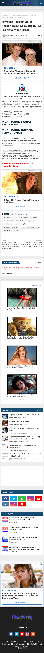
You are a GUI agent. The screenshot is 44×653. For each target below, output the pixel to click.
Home (4, 15)
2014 (12, 214)
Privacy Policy (35, 641)
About (13, 641)
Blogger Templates (18, 644)
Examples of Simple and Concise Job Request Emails (22, 446)
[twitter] (13, 498)
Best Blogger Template (28, 645)
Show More (38, 410)
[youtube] (38, 498)
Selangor (10, 15)
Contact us (23, 641)
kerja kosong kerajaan (10, 227)
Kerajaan (29, 221)
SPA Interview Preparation (18, 421)
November (7, 230)
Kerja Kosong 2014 (21, 224)
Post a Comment (8, 273)
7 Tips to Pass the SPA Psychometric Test (24, 415)
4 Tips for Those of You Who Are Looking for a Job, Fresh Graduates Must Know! (24, 438)
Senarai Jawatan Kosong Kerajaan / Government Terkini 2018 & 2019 (21, 519)
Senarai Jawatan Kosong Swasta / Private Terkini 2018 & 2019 (23, 529)
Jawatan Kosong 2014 (10, 217)
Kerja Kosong (8, 224)
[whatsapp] (21, 498)
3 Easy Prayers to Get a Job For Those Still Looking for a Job (24, 455)
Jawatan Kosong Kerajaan (29, 217)
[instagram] (30, 498)
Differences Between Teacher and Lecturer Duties (24, 429)
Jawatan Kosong (23, 214)
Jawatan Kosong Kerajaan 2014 (13, 221)
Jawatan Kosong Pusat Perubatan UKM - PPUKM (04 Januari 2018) (23, 538)
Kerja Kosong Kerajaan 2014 (30, 227)
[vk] (5, 504)
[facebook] (5, 498)
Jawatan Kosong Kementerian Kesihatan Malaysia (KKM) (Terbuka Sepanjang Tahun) (24, 548)
